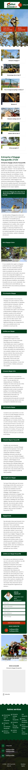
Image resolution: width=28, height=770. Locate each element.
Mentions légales (23, 765)
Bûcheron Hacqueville (6, 731)
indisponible (14, 629)
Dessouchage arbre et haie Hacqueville (6, 718)
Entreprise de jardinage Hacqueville (15, 725)
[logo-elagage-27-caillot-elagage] (11, 5)
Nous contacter (21, 29)
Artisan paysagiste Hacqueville (24, 720)
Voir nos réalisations (7, 29)
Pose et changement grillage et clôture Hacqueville (24, 729)
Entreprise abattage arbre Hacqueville (15, 717)
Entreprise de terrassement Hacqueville (6, 726)
